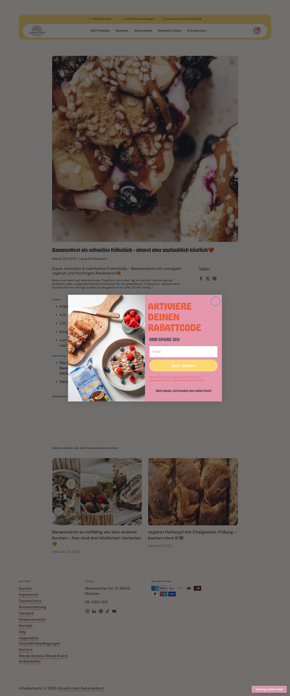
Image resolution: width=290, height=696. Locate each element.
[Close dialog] (215, 301)
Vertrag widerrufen (269, 689)
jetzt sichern (183, 365)
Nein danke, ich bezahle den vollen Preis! (183, 391)
